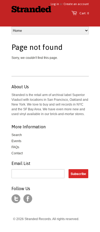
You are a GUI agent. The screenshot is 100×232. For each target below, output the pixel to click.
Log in (55, 4)
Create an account (76, 4)
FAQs (15, 147)
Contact (17, 153)
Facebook (27, 198)
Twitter (16, 198)
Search (16, 135)
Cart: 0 (84, 13)
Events (16, 141)
